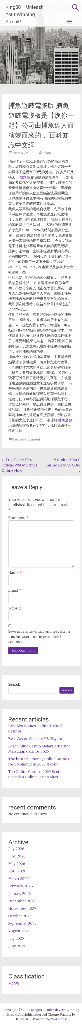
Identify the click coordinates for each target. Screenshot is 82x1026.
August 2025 (19, 931)
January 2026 (19, 893)
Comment (18, 518)
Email (14, 590)
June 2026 (17, 856)
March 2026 (18, 878)
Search (14, 684)
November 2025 (22, 908)
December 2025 (21, 901)
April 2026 (17, 871)
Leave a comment (26, 439)
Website (15, 608)
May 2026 (16, 863)
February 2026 (20, 886)
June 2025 (16, 946)
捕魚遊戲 (65, 420)
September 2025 (22, 923)
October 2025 (19, 916)
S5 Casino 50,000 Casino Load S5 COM (63, 465)
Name (14, 572)
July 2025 (16, 938)
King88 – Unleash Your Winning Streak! (24, 14)
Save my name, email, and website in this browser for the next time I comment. (39, 636)
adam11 (48, 153)
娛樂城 (25, 177)
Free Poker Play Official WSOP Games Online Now (19, 465)
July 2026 (16, 848)
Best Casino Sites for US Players (35, 738)
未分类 (13, 983)
